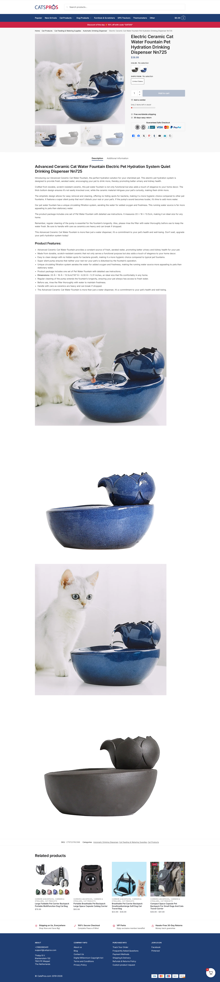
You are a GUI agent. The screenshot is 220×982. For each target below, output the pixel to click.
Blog (76, 951)
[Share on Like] (133, 136)
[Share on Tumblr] (154, 136)
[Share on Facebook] (138, 136)
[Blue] (143, 69)
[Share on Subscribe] (165, 136)
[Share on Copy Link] (170, 136)
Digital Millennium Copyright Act (88, 958)
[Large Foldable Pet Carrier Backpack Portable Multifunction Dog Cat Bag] (52, 879)
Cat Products (47, 31)
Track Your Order (120, 947)
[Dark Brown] (135, 69)
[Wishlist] (66, 866)
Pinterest (155, 951)
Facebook (155, 947)
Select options (52, 917)
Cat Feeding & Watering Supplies (67, 31)
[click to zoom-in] (80, 79)
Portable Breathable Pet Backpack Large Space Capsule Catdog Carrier (90, 904)
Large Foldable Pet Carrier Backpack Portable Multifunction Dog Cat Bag (52, 904)
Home (37, 31)
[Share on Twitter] (144, 136)
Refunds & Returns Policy (124, 961)
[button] (121, 79)
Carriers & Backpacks (44, 899)
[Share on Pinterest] (149, 136)
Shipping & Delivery (122, 958)
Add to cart (163, 93)
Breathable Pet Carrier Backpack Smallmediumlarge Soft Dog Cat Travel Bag (127, 906)
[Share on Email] (159, 136)
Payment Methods (121, 954)
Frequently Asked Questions (125, 951)
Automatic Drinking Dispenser (95, 31)
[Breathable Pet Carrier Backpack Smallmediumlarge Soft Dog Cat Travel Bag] (129, 879)
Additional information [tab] (117, 158)
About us (78, 947)
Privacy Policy (80, 965)
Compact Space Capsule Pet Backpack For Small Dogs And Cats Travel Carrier (166, 906)
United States (137, 81)
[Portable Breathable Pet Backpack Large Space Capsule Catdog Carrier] (90, 879)
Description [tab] (97, 158)
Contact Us (79, 954)
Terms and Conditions (84, 961)
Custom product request (124, 965)
